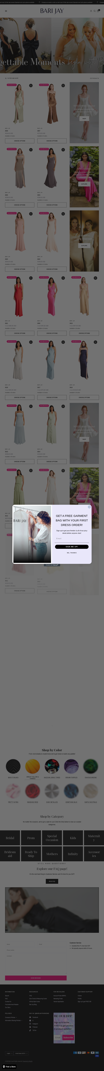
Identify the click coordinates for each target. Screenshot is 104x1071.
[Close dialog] (89, 507)
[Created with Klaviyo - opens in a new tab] (52, 565)
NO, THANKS (72, 553)
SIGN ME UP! (72, 547)
